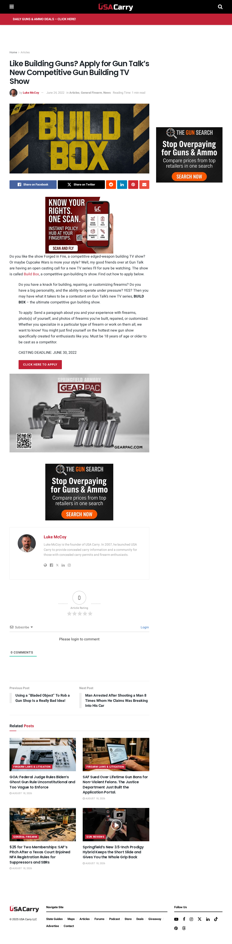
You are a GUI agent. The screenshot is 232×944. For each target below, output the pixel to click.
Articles (25, 52)
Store (128, 919)
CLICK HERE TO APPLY (40, 364)
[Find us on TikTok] (216, 919)
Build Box (31, 274)
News (107, 92)
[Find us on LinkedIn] (208, 919)
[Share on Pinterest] (133, 184)
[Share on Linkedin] (122, 184)
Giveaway (154, 919)
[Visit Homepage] (116, 6)
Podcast (114, 919)
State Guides (54, 919)
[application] (79, 413)
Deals (140, 919)
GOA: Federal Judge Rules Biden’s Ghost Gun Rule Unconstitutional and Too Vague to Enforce (42, 782)
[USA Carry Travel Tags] (79, 225)
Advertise (52, 926)
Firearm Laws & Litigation (32, 767)
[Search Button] (220, 7)
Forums (99, 919)
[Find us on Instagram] (191, 919)
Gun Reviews (95, 837)
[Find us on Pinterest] (176, 928)
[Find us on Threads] (184, 928)
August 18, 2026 (22, 793)
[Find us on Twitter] (200, 919)
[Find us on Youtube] (176, 919)
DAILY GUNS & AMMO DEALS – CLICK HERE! (44, 19)
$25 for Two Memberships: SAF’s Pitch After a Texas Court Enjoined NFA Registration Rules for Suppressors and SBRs (40, 854)
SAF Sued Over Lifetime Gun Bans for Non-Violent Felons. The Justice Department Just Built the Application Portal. (115, 784)
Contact (69, 926)
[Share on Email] (144, 184)
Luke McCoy (31, 92)
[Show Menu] (12, 7)
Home (13, 52)
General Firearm (91, 92)
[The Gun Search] (79, 492)
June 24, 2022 (55, 92)
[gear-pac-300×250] (190, 89)
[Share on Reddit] (111, 184)
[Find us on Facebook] (184, 919)
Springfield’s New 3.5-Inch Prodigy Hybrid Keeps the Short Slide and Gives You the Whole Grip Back (113, 852)
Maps (71, 919)
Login (144, 627)
